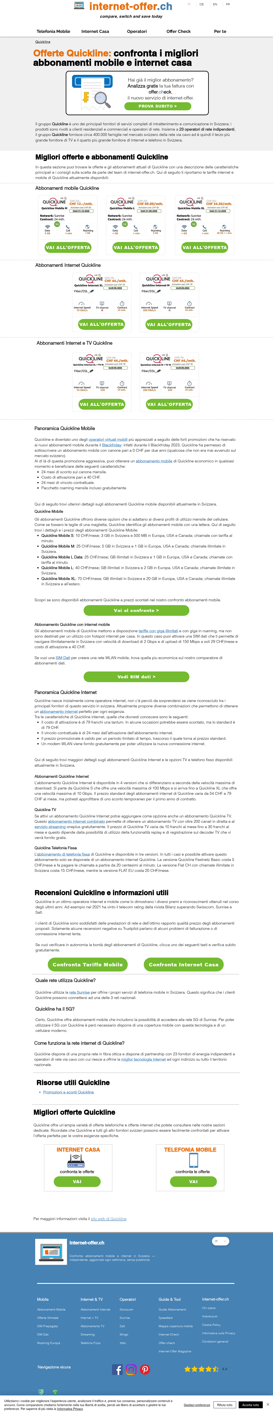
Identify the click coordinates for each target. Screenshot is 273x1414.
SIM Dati (43, 1334)
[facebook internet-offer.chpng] (117, 1369)
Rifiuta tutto (224, 1405)
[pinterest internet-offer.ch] (145, 1369)
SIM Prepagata (47, 1326)
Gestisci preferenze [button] (197, 1405)
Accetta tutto (250, 1405)
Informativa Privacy (70, 1409)
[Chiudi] (267, 1405)
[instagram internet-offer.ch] (131, 1369)
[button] (220, 31)
